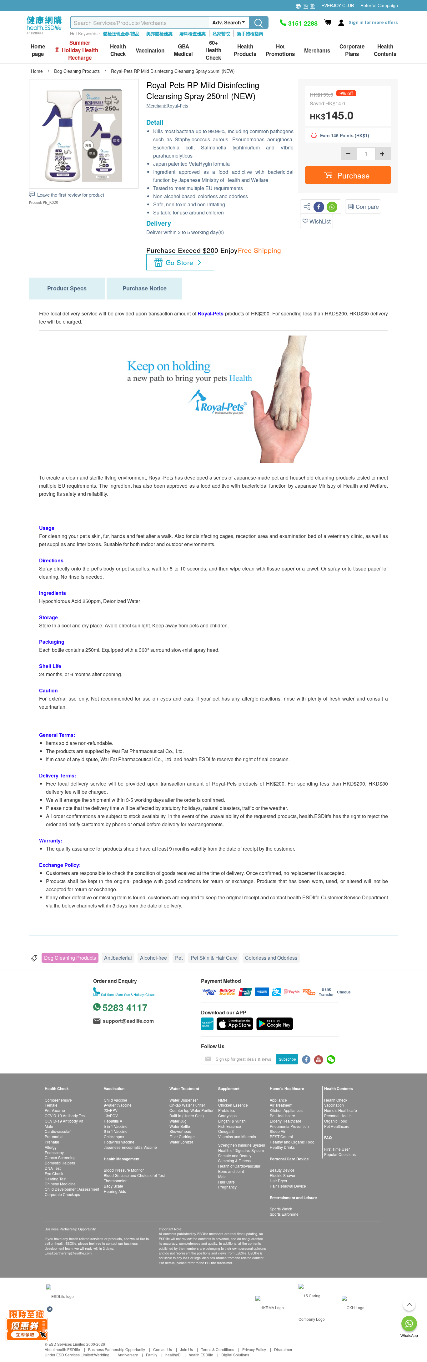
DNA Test (53, 1168)
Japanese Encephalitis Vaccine (130, 1147)
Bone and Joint (231, 1171)
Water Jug (178, 1120)
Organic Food (335, 1120)
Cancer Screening (60, 1157)
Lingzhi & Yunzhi (232, 1120)
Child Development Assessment (72, 1189)
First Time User (337, 1149)
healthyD (173, 1354)
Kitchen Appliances (286, 1110)
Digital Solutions (235, 1354)
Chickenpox (114, 1136)
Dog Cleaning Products (70, 957)
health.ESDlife (201, 1354)
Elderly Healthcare (285, 1120)
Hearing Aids (115, 1191)
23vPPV (111, 1110)
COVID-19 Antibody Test (65, 1115)
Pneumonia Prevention (289, 1126)
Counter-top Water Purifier (191, 1110)
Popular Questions (340, 1154)
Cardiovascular (58, 1131)
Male (49, 1126)
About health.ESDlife (62, 1349)
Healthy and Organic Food (292, 1141)
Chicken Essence (233, 1105)
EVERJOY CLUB (337, 5)
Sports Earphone (284, 1214)
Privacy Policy (254, 1349)
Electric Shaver (282, 1175)
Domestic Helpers (60, 1162)
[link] (60, 1295)
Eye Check (54, 1173)
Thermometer (115, 1180)
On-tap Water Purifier (187, 1105)
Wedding (101, 1354)
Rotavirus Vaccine (119, 1141)
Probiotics (226, 1110)
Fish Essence (229, 1126)
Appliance (278, 1100)
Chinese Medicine (60, 1183)
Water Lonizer (181, 1141)
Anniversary (128, 1354)
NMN (222, 1100)
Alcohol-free (153, 957)
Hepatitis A (113, 1120)
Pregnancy (227, 1186)
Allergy (51, 1147)
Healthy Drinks (282, 1147)
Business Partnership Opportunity (116, 1349)
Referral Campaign (379, 5)
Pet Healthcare (282, 1115)
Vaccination (334, 1105)
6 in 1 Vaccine (116, 1131)
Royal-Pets (177, 105)
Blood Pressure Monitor (124, 1170)
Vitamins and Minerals (237, 1136)
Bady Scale (113, 1186)
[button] (348, 175)
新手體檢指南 (250, 33)
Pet (179, 957)
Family (151, 1354)
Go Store (179, 262)
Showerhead (180, 1131)
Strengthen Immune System (241, 1145)
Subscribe (287, 1059)
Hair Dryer (278, 1180)
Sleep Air (277, 1131)
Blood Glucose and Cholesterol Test (134, 1175)
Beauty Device (282, 1170)
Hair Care (226, 1181)
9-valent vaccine (118, 1105)
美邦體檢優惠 (159, 33)
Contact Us (162, 1349)
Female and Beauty (234, 1155)
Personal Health (338, 1115)
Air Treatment (281, 1105)
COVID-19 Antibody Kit (64, 1120)
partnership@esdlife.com (73, 1252)
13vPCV (111, 1115)
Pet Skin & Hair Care (214, 957)
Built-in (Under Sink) (186, 1115)
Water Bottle (179, 1126)
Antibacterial (118, 957)
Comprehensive (58, 1100)
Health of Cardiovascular (239, 1166)
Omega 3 (226, 1131)
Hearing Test (55, 1178)
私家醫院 (221, 33)
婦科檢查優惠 (192, 33)
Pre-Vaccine (55, 1110)
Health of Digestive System (241, 1150)
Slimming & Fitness (234, 1160)
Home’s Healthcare (340, 1110)
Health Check (335, 1100)
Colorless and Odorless (271, 957)
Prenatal (52, 1141)
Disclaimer (283, 1349)
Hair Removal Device (288, 1186)
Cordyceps (227, 1115)
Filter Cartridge (182, 1136)
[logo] (44, 35)
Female (51, 1105)
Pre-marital (54, 1136)
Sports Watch (281, 1208)
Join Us (186, 1349)
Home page (38, 50)
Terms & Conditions (217, 1349)
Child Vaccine (115, 1100)
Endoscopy (54, 1152)
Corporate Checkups (62, 1194)
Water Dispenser (183, 1100)
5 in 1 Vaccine (116, 1126)
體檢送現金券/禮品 (121, 33)
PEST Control (281, 1136)
